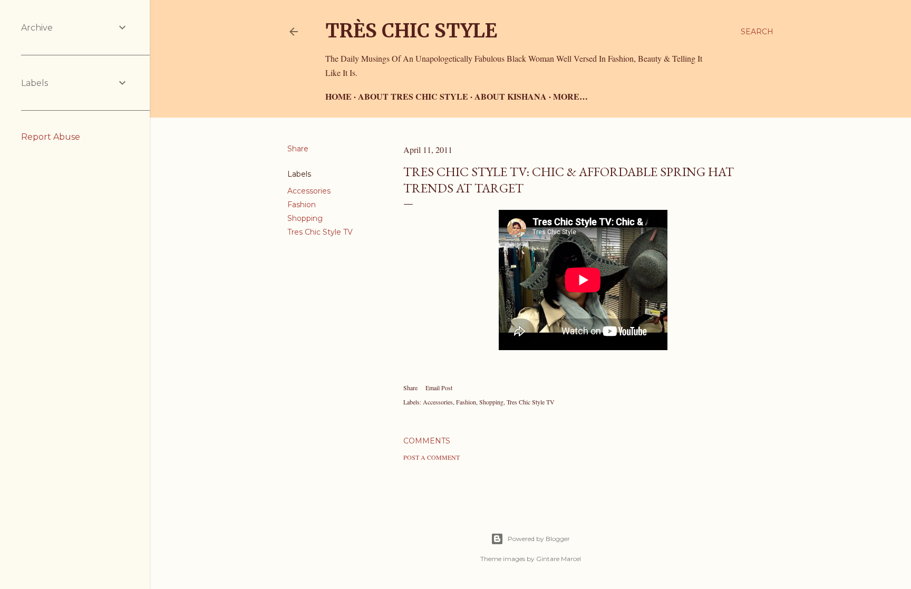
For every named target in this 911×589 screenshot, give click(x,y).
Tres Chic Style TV (320, 232)
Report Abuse (50, 137)
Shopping (305, 218)
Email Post (438, 387)
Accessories (309, 191)
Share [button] (297, 148)
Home (338, 96)
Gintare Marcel (558, 559)
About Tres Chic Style (413, 96)
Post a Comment (431, 457)
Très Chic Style (411, 31)
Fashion (301, 204)
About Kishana (510, 96)
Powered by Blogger (539, 539)
